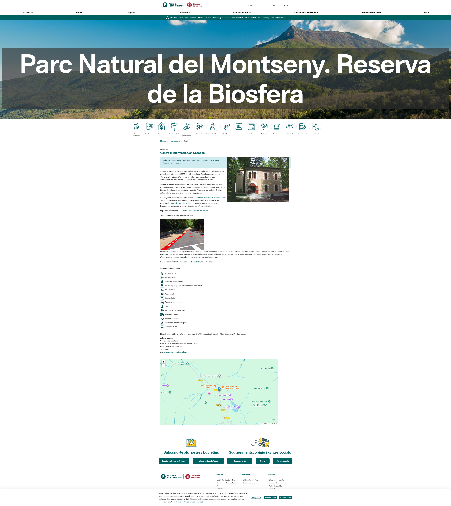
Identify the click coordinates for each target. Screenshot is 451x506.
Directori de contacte (276, 480)
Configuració (256, 497)
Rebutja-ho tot (285, 497)
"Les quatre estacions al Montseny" (208, 197)
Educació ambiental (371, 12)
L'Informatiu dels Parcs (208, 461)
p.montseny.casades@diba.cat (176, 352)
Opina (262, 461)
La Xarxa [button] (26, 12)
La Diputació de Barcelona (226, 480)
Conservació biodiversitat (306, 12)
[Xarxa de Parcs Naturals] (182, 4)
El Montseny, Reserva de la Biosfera (194, 210)
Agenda (132, 12)
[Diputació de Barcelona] (180, 476)
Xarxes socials (283, 461)
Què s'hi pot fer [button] (240, 12)
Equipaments (176, 141)
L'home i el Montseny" (179, 203)
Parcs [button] (79, 12)
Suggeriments (240, 461)
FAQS (426, 12)
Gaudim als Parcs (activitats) (174, 461)
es (288, 5)
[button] (219, 389)
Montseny (164, 141)
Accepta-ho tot (270, 497)
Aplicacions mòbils (275, 486)
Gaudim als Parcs (249, 483)
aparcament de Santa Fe (190, 262)
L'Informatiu (184, 12)
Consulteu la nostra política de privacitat (187, 502)
